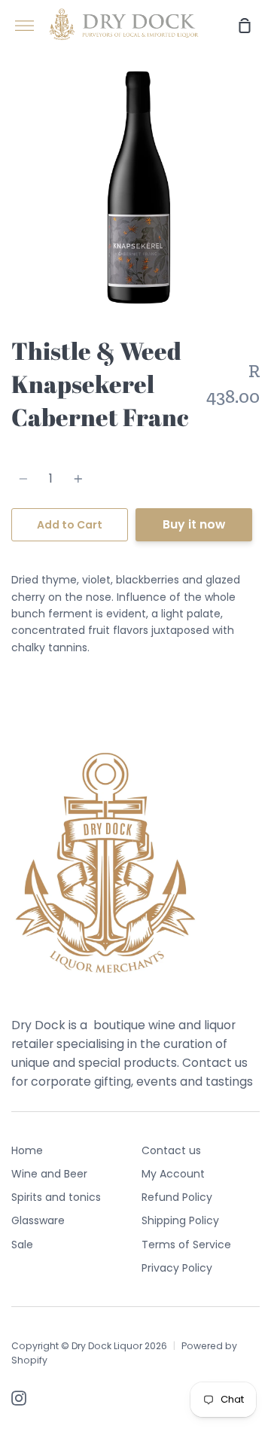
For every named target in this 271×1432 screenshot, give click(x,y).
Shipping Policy (180, 1220)
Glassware (38, 1220)
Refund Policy (177, 1197)
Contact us (171, 1150)
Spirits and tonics (56, 1197)
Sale (22, 1244)
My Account (173, 1173)
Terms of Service (186, 1244)
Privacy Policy (177, 1267)
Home (27, 1150)
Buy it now (194, 524)
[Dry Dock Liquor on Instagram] (18, 1398)
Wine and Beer (49, 1173)
